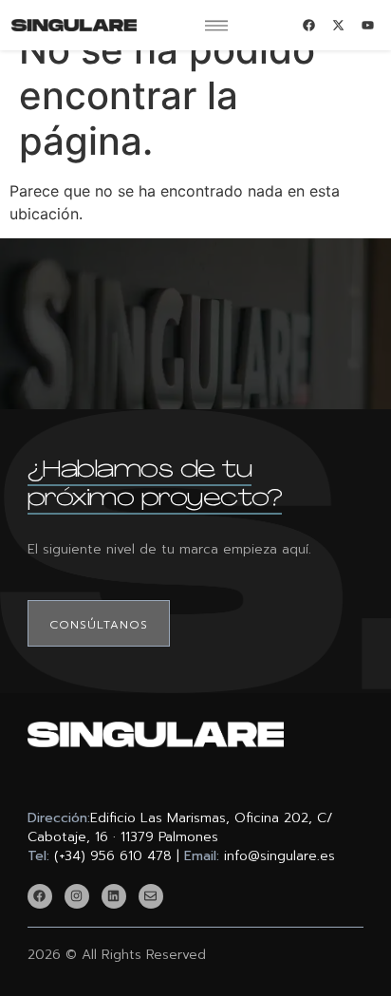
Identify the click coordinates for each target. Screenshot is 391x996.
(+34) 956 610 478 (113, 856)
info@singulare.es (279, 856)
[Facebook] (40, 896)
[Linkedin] (114, 896)
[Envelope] (151, 896)
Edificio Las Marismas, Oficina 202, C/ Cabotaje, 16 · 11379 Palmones (180, 827)
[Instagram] (77, 896)
